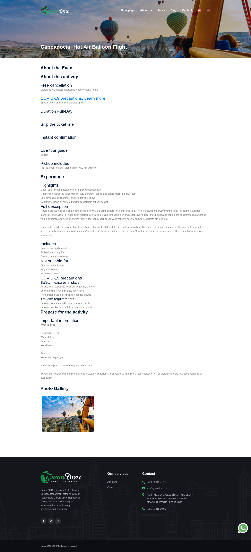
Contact (187, 10)
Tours (161, 10)
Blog (173, 10)
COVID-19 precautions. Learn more (73, 98)
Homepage (127, 10)
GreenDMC (46, 546)
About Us (146, 10)
